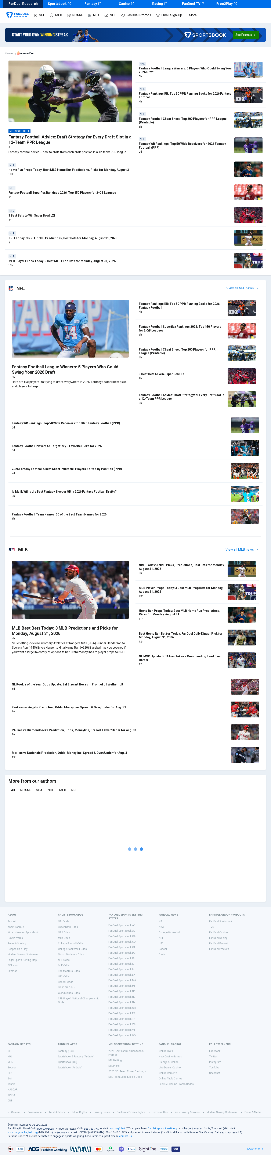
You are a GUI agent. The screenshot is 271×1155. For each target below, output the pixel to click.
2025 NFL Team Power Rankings (127, 1071)
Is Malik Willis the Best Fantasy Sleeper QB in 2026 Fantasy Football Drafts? (64, 491)
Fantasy (90, 4)
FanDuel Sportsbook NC (122, 991)
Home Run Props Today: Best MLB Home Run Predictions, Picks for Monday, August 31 (69, 169)
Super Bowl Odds (68, 927)
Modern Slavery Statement (23, 954)
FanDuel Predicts (219, 949)
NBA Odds (64, 932)
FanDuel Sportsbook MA (122, 980)
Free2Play (224, 4)
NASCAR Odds (66, 987)
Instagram (215, 1062)
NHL (113, 15)
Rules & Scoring (17, 943)
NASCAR (13, 1089)
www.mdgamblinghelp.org (23, 1132)
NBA (96, 15)
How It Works (15, 938)
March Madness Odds (71, 954)
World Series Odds (69, 993)
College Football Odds (71, 943)
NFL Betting (115, 1060)
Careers (16, 1112)
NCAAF (77, 15)
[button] (246, 35)
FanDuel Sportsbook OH (122, 1007)
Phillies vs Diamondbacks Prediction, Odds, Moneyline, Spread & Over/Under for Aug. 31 (74, 730)
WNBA (11, 1095)
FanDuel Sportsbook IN (121, 969)
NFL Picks (114, 1065)
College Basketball (170, 932)
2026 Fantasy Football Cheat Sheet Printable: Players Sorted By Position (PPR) (67, 469)
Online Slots (166, 1051)
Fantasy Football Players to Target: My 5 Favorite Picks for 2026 (57, 446)
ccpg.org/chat (117, 1128)
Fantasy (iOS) (66, 1051)
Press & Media (253, 1112)
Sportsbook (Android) (70, 1067)
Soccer (163, 949)
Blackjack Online (168, 1062)
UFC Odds (64, 976)
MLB (58, 15)
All (13, 790)
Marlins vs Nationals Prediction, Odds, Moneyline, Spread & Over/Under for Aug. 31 (70, 752)
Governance (35, 1112)
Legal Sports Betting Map (22, 960)
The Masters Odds (69, 971)
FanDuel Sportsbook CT (121, 947)
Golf (10, 1078)
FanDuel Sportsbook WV (122, 1035)
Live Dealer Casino (170, 1067)
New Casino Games (170, 1056)
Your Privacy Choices (187, 1112)
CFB (10, 1073)
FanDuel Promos (138, 15)
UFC (161, 943)
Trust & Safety (57, 1112)
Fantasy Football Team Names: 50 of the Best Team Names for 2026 (59, 514)
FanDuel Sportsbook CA (122, 936)
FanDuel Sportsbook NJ (121, 996)
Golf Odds (64, 965)
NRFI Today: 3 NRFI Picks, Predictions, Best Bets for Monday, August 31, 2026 (62, 238)
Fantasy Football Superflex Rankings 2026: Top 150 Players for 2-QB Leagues (62, 192)
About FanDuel (16, 927)
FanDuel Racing (218, 938)
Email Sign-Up (171, 15)
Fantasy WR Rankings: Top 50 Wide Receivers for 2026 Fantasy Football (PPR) (66, 423)
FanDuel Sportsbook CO (122, 941)
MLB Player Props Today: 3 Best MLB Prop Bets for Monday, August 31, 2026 (62, 261)
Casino (124, 4)
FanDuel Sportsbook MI (121, 985)
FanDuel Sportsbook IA (121, 958)
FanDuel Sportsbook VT (121, 1029)
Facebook (214, 1051)
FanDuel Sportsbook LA (121, 974)
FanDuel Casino (218, 932)
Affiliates (13, 965)
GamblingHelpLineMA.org (162, 1128)
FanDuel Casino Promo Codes (176, 1084)
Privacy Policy (102, 1112)
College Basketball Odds (72, 949)
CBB (10, 1100)
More (193, 15)
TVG (211, 927)
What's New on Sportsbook (23, 932)
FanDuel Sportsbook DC (122, 952)
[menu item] (17, 10)
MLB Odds (64, 938)
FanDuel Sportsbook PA (121, 1013)
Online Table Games (170, 1078)
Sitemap (12, 971)
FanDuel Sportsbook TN (121, 1018)
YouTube (214, 1067)
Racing (157, 4)
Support (12, 921)
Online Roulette (168, 1073)
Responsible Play (18, 949)
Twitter (213, 1056)
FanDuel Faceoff (218, 943)
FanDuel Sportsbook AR (122, 925)
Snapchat (214, 1073)
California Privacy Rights (131, 1112)
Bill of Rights (79, 1112)
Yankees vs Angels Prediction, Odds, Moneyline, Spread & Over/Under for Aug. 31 (69, 707)
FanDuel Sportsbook (220, 921)
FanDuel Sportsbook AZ (122, 930)
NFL (42, 15)
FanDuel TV (191, 4)
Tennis (11, 1084)
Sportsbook (57, 4)
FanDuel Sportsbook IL (121, 963)
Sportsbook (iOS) (67, 1062)
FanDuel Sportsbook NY (121, 1002)
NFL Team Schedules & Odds (125, 1076)
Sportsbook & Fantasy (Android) (76, 1056)
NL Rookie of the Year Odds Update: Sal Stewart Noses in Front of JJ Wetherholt (67, 684)
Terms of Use (160, 1112)
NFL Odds (63, 921)
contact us (125, 1136)
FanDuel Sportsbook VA (122, 1024)
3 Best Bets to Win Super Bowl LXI (31, 215)
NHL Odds (64, 960)
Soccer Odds (65, 982)
